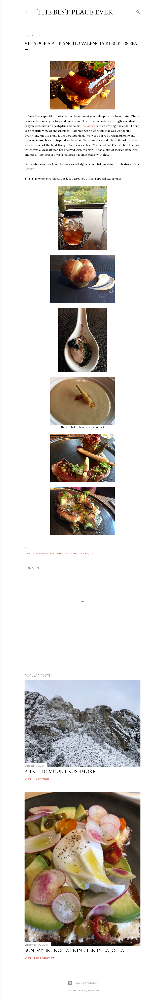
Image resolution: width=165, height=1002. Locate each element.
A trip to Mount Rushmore (60, 771)
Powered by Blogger (86, 982)
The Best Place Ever (75, 12)
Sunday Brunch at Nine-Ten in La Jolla (74, 950)
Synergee (93, 990)
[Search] (138, 11)
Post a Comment (44, 957)
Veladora (89, 126)
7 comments (41, 778)
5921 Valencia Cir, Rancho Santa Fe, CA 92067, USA (65, 553)
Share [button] (28, 548)
